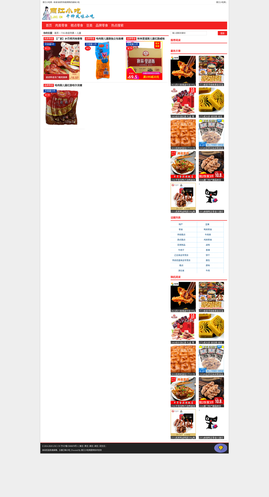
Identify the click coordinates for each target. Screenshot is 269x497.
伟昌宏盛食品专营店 (183, 260)
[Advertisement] (93, 475)
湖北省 (183, 270)
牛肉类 (210, 234)
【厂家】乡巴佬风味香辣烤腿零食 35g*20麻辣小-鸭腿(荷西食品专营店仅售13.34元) (69, 38)
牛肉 (210, 270)
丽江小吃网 (221, 2)
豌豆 (91, 446)
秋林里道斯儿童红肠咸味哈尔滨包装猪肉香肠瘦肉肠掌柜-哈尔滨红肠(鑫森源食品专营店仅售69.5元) (151, 38)
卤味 (210, 245)
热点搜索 (117, 25)
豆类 (89, 25)
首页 (49, 25)
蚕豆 (81, 446)
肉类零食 (61, 25)
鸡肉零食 (210, 240)
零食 (184, 229)
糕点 (183, 265)
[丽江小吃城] (68, 13)
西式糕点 (183, 240)
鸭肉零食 (210, 229)
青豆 (86, 446)
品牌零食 (102, 25)
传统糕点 (183, 234)
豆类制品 (183, 245)
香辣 (210, 250)
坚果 (210, 224)
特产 (184, 224)
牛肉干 (183, 250)
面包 (210, 260)
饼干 (210, 255)
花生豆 (102, 446)
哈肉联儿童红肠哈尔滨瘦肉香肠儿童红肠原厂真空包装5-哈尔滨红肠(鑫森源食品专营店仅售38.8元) (69, 85)
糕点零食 (77, 25)
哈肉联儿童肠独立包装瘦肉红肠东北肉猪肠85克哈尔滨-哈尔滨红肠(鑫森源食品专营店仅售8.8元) (110, 38)
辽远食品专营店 (183, 255)
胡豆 (96, 446)
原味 (210, 265)
